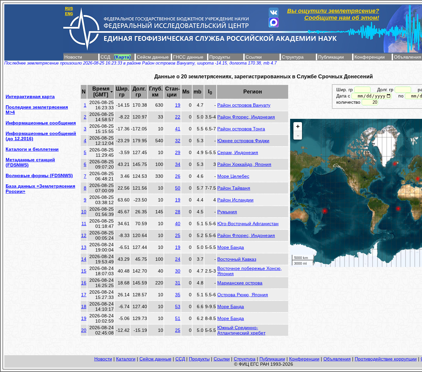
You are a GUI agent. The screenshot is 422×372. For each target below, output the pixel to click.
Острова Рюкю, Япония (242, 294)
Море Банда (230, 247)
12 (83, 235)
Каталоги (126, 358)
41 (177, 128)
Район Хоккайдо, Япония (244, 164)
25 (177, 235)
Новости (73, 57)
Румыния (227, 211)
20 (83, 330)
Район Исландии (235, 199)
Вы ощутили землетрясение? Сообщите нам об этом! (333, 14)
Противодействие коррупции (386, 358)
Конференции (369, 57)
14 (83, 259)
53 (177, 306)
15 (83, 271)
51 (177, 318)
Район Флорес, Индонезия (246, 117)
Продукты (219, 57)
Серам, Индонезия (237, 152)
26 (177, 176)
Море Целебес (233, 176)
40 (177, 223)
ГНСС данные (188, 57)
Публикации (331, 57)
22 (177, 117)
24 (177, 259)
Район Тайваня (233, 188)
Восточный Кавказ (236, 259)
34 (177, 164)
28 (177, 211)
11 (83, 223)
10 (83, 211)
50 (177, 188)
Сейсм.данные (153, 57)
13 (83, 247)
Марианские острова (239, 282)
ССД (105, 57)
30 (177, 271)
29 (177, 152)
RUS (69, 8)
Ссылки (254, 57)
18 (83, 306)
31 (177, 282)
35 (177, 294)
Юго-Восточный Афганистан (248, 223)
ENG (69, 13)
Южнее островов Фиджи (243, 140)
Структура (293, 57)
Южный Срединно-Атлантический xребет (241, 330)
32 (177, 140)
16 (83, 282)
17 (83, 294)
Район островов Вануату (243, 105)
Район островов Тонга (241, 128)
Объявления (407, 57)
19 (177, 105)
